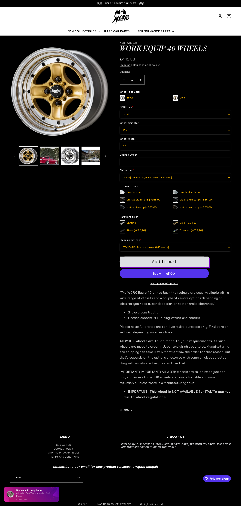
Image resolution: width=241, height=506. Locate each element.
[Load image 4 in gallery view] (91, 156)
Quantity (125, 72)
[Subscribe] (78, 478)
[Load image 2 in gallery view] (49, 156)
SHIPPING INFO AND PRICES (63, 453)
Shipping (125, 64)
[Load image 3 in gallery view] (70, 156)
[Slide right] (105, 156)
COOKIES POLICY (63, 449)
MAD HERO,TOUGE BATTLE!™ (114, 504)
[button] (83, 31)
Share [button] (128, 409)
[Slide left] (14, 156)
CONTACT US (63, 445)
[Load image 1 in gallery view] (28, 156)
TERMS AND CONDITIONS (65, 457)
